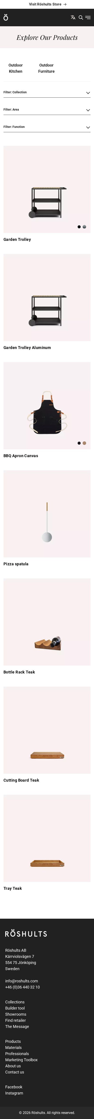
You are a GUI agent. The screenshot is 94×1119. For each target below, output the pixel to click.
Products (13, 1041)
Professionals (17, 1053)
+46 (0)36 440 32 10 (22, 987)
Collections (14, 1002)
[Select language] (73, 17)
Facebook (13, 1087)
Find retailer (15, 1020)
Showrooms (15, 1014)
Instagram (14, 1093)
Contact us (14, 1072)
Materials (13, 1047)
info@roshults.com (21, 981)
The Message (17, 1026)
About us (13, 1066)
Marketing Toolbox (21, 1059)
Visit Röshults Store (45, 4)
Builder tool (15, 1008)
